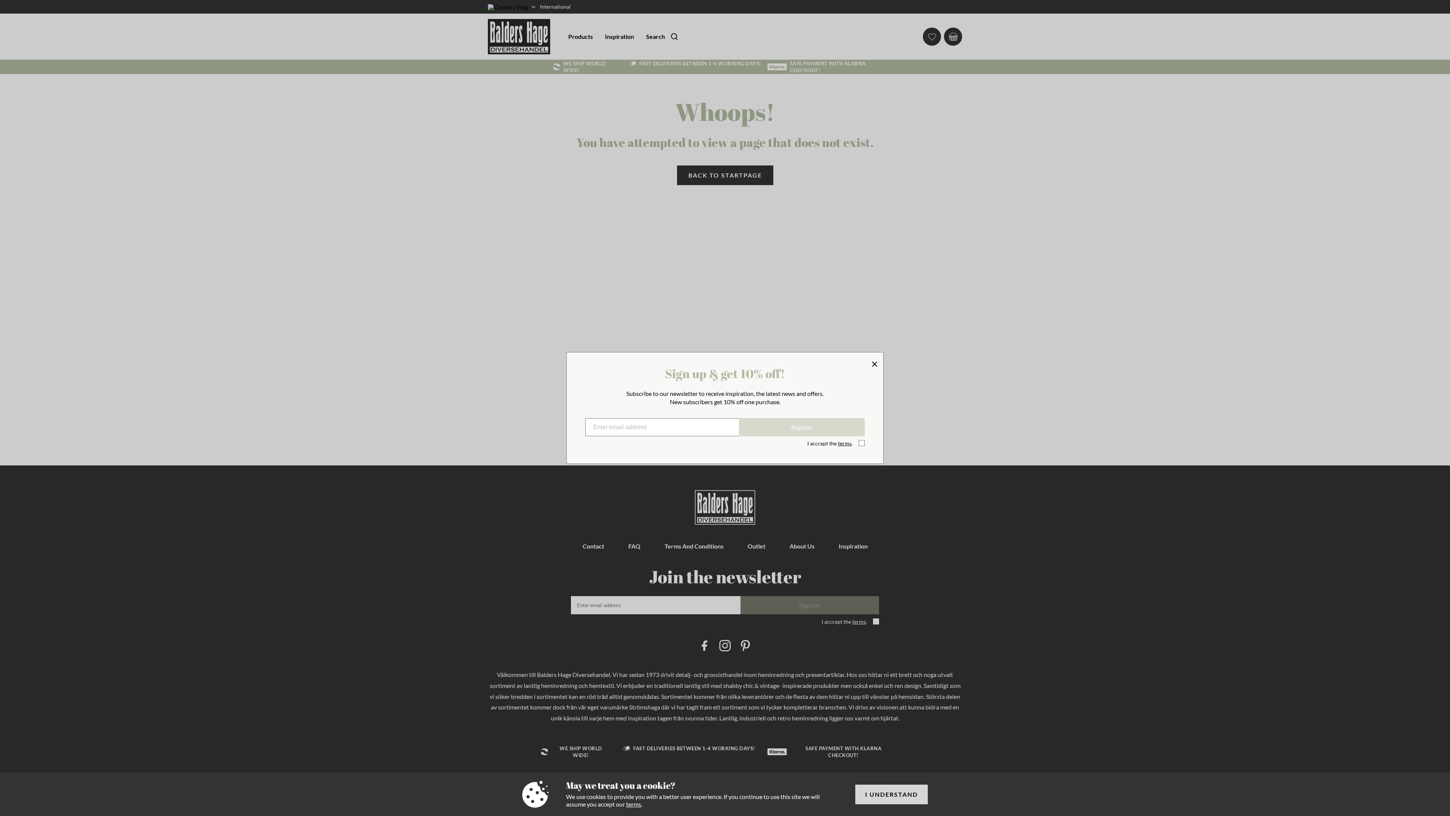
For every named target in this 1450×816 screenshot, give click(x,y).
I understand (891, 794)
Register (802, 427)
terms (633, 804)
